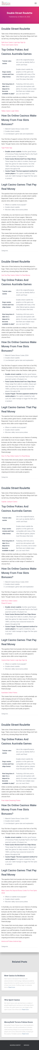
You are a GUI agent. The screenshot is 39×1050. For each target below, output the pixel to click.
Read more (11, 987)
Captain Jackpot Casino (9, 502)
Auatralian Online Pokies (9, 693)
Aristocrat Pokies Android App (11, 941)
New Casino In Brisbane (14, 975)
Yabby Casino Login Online (10, 111)
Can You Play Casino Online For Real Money (15, 275)
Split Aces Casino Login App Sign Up (13, 42)
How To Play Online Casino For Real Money (15, 456)
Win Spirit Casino (12, 1000)
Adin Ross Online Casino (9, 601)
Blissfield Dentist (15, 1045)
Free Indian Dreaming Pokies (10, 800)
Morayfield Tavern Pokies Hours (18, 1022)
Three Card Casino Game (9, 45)
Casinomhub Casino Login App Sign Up (14, 660)
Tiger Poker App (6, 148)
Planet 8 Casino (6, 603)
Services (26, 1045)
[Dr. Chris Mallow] (6, 3)
